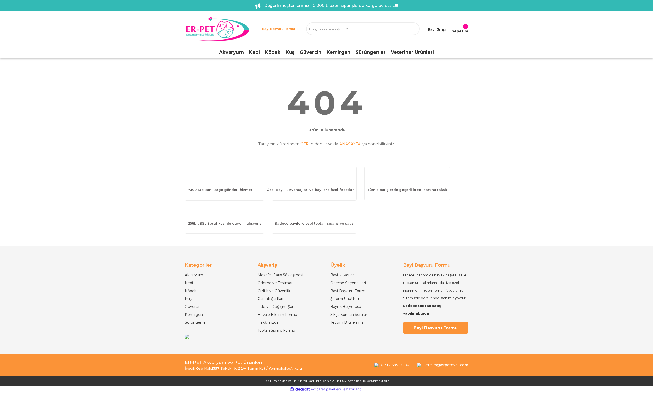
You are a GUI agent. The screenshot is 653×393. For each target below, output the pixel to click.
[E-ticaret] (326, 389)
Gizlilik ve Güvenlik (274, 291)
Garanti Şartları (270, 298)
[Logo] (217, 29)
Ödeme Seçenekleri (348, 283)
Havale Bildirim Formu (277, 314)
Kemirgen (194, 314)
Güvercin (193, 306)
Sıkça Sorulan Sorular (348, 314)
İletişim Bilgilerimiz (346, 322)
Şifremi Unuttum (345, 298)
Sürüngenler (196, 322)
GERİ (305, 143)
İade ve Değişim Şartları (279, 306)
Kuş (188, 298)
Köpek (190, 291)
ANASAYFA (350, 143)
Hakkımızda (268, 322)
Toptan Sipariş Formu (276, 330)
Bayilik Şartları (342, 275)
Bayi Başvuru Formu (348, 291)
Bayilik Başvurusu (345, 306)
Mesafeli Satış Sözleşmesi (280, 275)
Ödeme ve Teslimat (275, 283)
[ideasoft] (300, 389)
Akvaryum (194, 275)
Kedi (189, 283)
